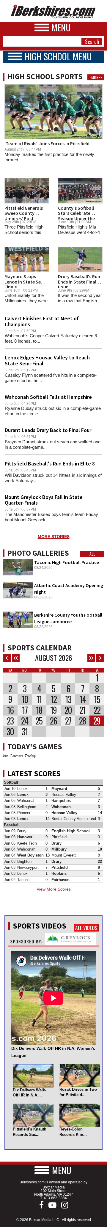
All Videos (86, 928)
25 (39, 721)
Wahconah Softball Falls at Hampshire (48, 396)
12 (53, 699)
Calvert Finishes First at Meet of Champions (42, 321)
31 (25, 731)
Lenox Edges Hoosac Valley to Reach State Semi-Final (47, 360)
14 (82, 699)
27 (68, 721)
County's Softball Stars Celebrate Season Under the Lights (76, 216)
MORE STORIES (54, 536)
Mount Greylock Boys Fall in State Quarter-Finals (44, 500)
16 (10, 710)
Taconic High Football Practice (66, 562)
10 (24, 699)
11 (39, 699)
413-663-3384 (55, 1198)
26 (53, 721)
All (92, 554)
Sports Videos (39, 926)
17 (24, 710)
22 (97, 710)
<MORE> (95, 77)
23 (10, 721)
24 (24, 721)
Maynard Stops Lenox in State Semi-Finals (26, 281)
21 (82, 710)
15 (97, 699)
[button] (53, 1170)
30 (10, 731)
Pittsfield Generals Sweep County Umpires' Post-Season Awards (23, 216)
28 (82, 721)
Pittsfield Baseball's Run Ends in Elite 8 (50, 463)
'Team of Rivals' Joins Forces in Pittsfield (46, 143)
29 (96, 721)
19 (53, 710)
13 (68, 699)
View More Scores (54, 889)
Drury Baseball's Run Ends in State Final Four (79, 281)
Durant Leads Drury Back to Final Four (48, 430)
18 (39, 710)
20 (68, 710)
